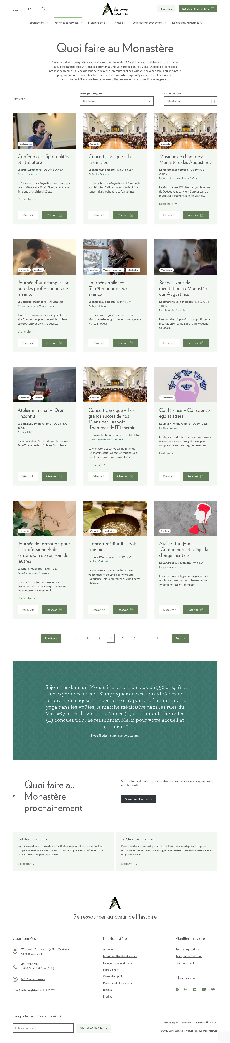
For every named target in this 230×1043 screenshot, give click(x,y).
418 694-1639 (29, 964)
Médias (107, 996)
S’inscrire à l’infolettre (139, 800)
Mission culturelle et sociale (120, 956)
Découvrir (127, 863)
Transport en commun (189, 956)
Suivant (182, 640)
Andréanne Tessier (172, 567)
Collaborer (26, 864)
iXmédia (213, 1023)
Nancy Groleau (170, 427)
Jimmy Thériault (100, 561)
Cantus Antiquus (100, 174)
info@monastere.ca (33, 979)
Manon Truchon (46, 306)
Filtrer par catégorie (91, 93)
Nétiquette (187, 1022)
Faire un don (116, 970)
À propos (108, 949)
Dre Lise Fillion (28, 306)
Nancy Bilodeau (100, 306)
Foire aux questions (187, 949)
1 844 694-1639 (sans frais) (37, 968)
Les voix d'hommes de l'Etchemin (108, 439)
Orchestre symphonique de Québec (180, 178)
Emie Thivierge (28, 432)
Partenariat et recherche (118, 983)
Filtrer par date (172, 93)
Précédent (53, 640)
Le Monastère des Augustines (35, 572)
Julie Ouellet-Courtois (174, 310)
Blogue (107, 989)
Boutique (166, 9)
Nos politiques (171, 1022)
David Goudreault (30, 174)
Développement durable (118, 963)
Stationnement (185, 963)
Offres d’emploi (112, 976)
